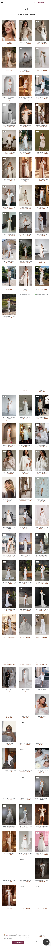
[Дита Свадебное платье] (9, 651)
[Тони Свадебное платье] (42, 405)
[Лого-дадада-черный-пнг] (17, 2)
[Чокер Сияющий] (9, 731)
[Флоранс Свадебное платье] (9, 758)
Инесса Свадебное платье (25, 261)
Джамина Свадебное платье (9, 582)
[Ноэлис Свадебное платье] (9, 304)
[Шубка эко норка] (42, 30)
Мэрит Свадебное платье (42, 288)
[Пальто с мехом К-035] (25, 30)
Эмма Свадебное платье (42, 234)
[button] (2, 2)
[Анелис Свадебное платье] (25, 841)
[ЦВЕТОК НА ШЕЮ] (25, 704)
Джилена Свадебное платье (42, 555)
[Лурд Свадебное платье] (25, 113)
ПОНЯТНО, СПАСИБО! (18, 942)
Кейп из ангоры (25, 472)
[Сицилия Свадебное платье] (9, 543)
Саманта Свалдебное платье (25, 770)
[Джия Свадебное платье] (42, 841)
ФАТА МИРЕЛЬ (9, 716)
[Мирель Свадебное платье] (25, 487)
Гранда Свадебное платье (9, 826)
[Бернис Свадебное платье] (25, 651)
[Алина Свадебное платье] (25, 786)
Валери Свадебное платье (25, 445)
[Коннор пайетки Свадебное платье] (25, 85)
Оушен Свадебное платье (25, 555)
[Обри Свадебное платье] (25, 140)
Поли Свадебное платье (42, 179)
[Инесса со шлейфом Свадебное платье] (42, 487)
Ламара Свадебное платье (42, 97)
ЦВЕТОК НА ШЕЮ (25, 716)
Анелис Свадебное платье (25, 853)
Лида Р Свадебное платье (9, 125)
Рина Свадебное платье (42, 609)
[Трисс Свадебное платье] (9, 433)
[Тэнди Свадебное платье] (25, 405)
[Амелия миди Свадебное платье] (9, 515)
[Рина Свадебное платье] (42, 597)
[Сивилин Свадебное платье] (9, 222)
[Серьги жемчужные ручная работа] (9, 487)
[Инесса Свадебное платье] (25, 249)
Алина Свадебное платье (25, 798)
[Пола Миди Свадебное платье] (25, 167)
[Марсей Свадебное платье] (25, 570)
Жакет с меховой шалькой (9, 472)
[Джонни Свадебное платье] (25, 222)
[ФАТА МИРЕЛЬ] (9, 704)
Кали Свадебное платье (25, 880)
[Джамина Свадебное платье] (9, 570)
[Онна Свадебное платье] (42, 140)
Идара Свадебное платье (9, 261)
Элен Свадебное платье (25, 636)
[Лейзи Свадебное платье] (9, 276)
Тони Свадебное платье (42, 417)
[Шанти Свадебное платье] (9, 895)
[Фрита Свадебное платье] (42, 731)
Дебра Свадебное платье (42, 662)
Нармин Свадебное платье (9, 152)
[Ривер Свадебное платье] (9, 195)
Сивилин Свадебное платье (9, 234)
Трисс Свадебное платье (9, 445)
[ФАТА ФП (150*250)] (25, 677)
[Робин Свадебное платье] (25, 195)
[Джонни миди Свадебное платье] (25, 57)
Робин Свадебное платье (25, 207)
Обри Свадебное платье (25, 152)
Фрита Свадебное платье (42, 743)
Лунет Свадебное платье (9, 636)
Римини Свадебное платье (42, 826)
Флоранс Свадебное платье (9, 770)
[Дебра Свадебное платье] (42, 651)
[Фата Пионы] (9, 677)
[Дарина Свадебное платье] (42, 895)
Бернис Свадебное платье (25, 662)
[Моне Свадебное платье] (9, 868)
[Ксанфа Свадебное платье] (42, 624)
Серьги (9, 42)
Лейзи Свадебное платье (9, 288)
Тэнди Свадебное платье (25, 417)
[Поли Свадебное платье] (42, 167)
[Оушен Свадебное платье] (25, 543)
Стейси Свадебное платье (25, 389)
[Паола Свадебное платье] (9, 167)
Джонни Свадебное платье (25, 234)
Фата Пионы (9, 689)
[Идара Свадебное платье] (9, 249)
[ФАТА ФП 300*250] (42, 677)
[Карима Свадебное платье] (42, 57)
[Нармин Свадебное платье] (9, 140)
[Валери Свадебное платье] (25, 433)
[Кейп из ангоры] (25, 460)
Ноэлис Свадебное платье (9, 316)
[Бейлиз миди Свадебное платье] (42, 341)
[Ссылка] (49, 2)
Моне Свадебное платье (9, 880)
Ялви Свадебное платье (25, 907)
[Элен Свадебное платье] (25, 624)
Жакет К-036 (42, 445)
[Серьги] (9, 30)
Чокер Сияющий (9, 743)
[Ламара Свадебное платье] (42, 85)
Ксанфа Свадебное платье (42, 636)
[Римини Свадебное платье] (42, 814)
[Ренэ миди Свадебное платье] (42, 922)
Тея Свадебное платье (9, 853)
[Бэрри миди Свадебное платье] (9, 922)
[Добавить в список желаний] (25, 443)
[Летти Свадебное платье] (42, 249)
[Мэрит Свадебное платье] (42, 276)
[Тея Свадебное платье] (9, 841)
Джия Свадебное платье (42, 853)
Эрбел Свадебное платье (25, 609)
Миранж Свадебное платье (9, 798)
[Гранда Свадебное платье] (9, 814)
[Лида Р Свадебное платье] (9, 113)
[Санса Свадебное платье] (42, 195)
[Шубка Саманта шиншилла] (42, 460)
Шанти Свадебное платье (9, 907)
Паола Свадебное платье (9, 179)
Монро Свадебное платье (42, 125)
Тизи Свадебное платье (9, 609)
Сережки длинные (42, 716)
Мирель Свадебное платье (25, 499)
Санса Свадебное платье (42, 207)
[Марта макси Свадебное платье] (25, 276)
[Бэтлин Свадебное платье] (9, 57)
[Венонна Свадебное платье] (42, 868)
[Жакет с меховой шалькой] (9, 460)
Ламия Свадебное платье (42, 527)
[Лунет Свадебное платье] (9, 624)
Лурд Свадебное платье (25, 125)
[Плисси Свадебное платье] (25, 515)
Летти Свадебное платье (42, 261)
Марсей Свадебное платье (25, 582)
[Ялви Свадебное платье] (25, 895)
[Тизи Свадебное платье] (9, 597)
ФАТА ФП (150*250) (26, 689)
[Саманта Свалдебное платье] (25, 758)
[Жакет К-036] (42, 433)
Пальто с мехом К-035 (25, 42)
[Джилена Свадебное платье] (42, 543)
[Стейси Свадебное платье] (25, 341)
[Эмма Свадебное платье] (42, 222)
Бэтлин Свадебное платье (9, 69)
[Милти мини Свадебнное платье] (42, 758)
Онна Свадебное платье (42, 152)
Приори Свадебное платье (25, 826)
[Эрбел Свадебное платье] (25, 597)
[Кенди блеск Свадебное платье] (9, 85)
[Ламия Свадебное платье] (42, 515)
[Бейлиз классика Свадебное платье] (42, 786)
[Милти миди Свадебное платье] (9, 405)
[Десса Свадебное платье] (25, 922)
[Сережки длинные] (42, 704)
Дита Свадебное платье (9, 662)
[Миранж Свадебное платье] (9, 786)
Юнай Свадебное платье (25, 743)
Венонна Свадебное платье (41, 880)
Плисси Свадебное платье (25, 527)
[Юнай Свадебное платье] (25, 731)
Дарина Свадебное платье (42, 907)
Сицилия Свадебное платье (9, 555)
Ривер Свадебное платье (9, 207)
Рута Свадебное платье (42, 582)
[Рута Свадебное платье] (42, 570)
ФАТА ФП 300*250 (42, 689)
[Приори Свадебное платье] (25, 814)
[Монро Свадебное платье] (42, 113)
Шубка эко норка (42, 42)
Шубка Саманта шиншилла (42, 472)
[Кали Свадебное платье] (25, 868)
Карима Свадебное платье (42, 69)
